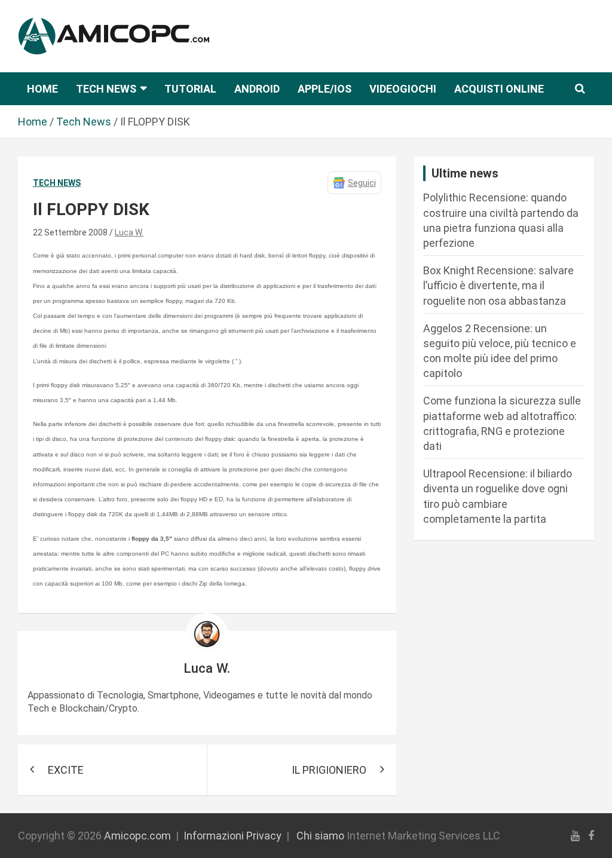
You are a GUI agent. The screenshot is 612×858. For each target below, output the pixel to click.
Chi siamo (320, 835)
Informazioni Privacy (232, 835)
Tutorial (190, 88)
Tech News (106, 88)
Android (257, 88)
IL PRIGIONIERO (329, 770)
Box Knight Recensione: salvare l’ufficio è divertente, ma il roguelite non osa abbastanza (498, 285)
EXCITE (66, 770)
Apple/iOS (324, 88)
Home (42, 88)
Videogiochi (402, 88)
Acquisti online (499, 88)
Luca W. (129, 232)
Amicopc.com (137, 835)
